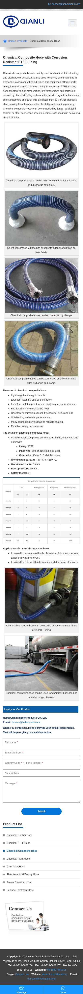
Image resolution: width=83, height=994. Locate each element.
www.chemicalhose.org (54, 974)
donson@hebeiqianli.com (66, 4)
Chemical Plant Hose (18, 858)
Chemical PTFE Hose (18, 843)
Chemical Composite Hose (22, 850)
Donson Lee (22, 974)
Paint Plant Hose (16, 866)
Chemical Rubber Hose (19, 835)
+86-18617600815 (56, 969)
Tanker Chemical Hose (19, 882)
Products (22, 41)
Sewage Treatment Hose (20, 890)
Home (11, 41)
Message (22, 992)
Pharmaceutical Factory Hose (23, 874)
